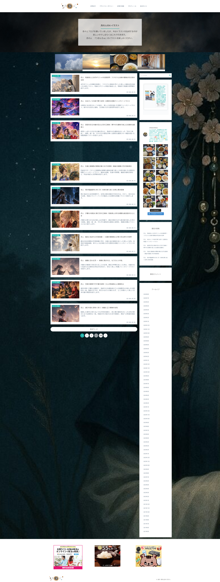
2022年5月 (146, 484)
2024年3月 (146, 399)
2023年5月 (146, 438)
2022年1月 (146, 500)
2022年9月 (146, 469)
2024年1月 (146, 407)
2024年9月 (146, 376)
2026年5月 (146, 306)
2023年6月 (146, 434)
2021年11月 (147, 508)
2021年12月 (147, 504)
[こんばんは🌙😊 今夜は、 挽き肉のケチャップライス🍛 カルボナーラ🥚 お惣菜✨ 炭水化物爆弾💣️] (149, 189)
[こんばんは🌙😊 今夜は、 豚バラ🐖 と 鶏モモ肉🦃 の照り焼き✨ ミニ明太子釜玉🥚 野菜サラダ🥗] (149, 201)
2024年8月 (146, 379)
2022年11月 (147, 461)
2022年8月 (146, 473)
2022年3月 (146, 492)
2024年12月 (147, 364)
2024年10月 (147, 372)
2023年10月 (147, 418)
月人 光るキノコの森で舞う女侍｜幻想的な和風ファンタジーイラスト (156, 240)
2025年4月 (146, 348)
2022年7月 (146, 477)
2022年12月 (147, 457)
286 (100, 335)
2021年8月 (146, 519)
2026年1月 (146, 321)
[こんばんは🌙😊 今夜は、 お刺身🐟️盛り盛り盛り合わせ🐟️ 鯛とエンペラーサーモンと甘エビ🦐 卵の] (149, 150)
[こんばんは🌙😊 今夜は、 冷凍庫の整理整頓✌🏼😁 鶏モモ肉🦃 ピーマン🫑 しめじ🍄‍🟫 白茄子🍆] (162, 163)
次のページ (94, 329)
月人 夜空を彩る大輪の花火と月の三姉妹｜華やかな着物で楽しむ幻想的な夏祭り (156, 246)
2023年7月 (146, 430)
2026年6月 (146, 302)
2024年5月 (146, 391)
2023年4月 (146, 442)
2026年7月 (146, 298)
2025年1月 (146, 360)
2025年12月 (147, 325)
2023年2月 (146, 449)
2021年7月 (146, 523)
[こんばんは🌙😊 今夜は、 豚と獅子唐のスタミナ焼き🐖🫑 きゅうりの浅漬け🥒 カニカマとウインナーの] (162, 150)
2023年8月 (146, 426)
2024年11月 (147, 368)
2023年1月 (146, 453)
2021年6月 (146, 527)
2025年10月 (147, 333)
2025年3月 (146, 352)
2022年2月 (146, 496)
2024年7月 (146, 383)
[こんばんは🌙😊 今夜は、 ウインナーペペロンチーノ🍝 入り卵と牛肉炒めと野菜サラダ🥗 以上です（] (162, 189)
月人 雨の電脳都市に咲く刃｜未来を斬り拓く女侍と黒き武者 (156, 258)
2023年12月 (147, 411)
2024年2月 (146, 403)
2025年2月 (146, 356)
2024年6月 (146, 387)
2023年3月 (146, 446)
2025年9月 (146, 337)
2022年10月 (147, 465)
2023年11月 (147, 415)
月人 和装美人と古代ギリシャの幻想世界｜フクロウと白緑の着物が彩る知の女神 (156, 234)
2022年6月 (146, 481)
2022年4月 (146, 488)
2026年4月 (146, 310)
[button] (169, 75)
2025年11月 (147, 329)
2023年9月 (146, 422)
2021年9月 (146, 516)
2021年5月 (146, 531)
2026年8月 (146, 294)
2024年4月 (146, 395)
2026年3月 (146, 313)
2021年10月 (147, 512)
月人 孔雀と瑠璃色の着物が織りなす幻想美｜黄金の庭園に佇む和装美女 (156, 252)
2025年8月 (146, 341)
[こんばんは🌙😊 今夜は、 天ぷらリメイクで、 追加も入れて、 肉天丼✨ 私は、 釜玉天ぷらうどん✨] (149, 163)
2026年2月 (146, 317)
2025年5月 (146, 344)
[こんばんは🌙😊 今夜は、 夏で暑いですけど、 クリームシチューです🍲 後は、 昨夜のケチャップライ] (162, 176)
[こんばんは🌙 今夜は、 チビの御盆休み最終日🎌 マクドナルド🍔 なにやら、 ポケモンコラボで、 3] (162, 201)
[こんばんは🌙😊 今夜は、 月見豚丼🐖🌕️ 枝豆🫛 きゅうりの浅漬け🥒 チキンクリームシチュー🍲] (149, 176)
